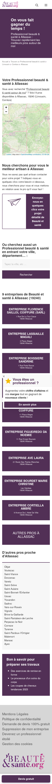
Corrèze (15, 64)
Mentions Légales (15, 713)
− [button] (6, 111)
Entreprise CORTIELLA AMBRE (26, 506)
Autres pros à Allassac (26, 535)
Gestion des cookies (17, 743)
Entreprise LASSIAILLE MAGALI (26, 335)
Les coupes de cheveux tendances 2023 (23, 687)
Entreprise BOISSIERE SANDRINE (26, 359)
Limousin (6, 64)
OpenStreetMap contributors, (31, 154)
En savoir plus (27, 404)
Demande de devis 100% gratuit (26, 723)
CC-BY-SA (45, 154)
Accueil (5, 61)
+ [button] (6, 107)
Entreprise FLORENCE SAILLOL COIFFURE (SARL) (26, 310)
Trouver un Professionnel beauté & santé (28, 61)
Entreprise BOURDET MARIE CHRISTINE (26, 482)
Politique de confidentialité (21, 719)
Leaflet (8, 154)
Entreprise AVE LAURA (26, 458)
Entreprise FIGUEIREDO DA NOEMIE (26, 433)
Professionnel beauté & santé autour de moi (25, 90)
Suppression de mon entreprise (25, 728)
